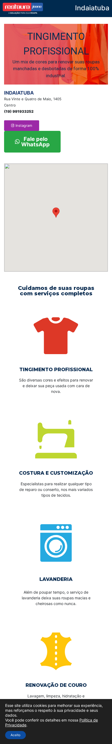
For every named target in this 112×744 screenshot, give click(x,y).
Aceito (15, 735)
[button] (21, 125)
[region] (56, 54)
